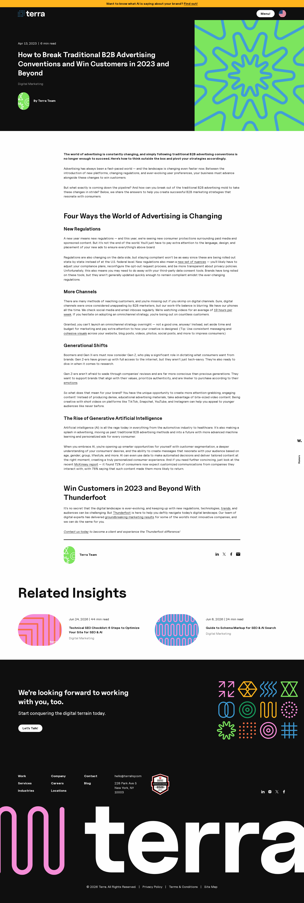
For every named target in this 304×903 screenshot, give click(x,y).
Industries (26, 790)
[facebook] (231, 554)
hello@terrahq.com (128, 776)
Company (58, 776)
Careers (57, 783)
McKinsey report (86, 464)
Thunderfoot (122, 512)
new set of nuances (192, 262)
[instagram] (270, 792)
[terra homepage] (31, 13)
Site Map (210, 887)
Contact (90, 776)
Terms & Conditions (183, 887)
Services (25, 783)
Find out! (191, 3)
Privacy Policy (152, 887)
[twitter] (224, 554)
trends (225, 508)
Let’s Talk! (30, 728)
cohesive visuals (75, 333)
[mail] (238, 554)
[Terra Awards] (299, 451)
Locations (58, 790)
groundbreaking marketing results (129, 517)
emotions (70, 383)
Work (22, 776)
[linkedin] (217, 554)
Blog (87, 783)
